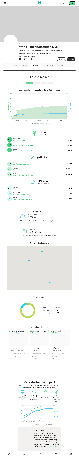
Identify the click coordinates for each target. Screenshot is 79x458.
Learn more (55, 221)
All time (30, 83)
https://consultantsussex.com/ (42, 53)
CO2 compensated (34, 398)
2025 (43, 83)
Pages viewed (22, 398)
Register (63, 3)
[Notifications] (71, 454)
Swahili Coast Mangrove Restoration (23, 151)
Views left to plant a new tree (56, 399)
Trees (15, 65)
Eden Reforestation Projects (21, 140)
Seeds (25, 65)
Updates (62, 65)
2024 (50, 83)
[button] (42, 251)
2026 (37, 83)
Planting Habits (49, 65)
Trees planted (45, 398)
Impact (35, 65)
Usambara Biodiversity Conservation (23, 146)
